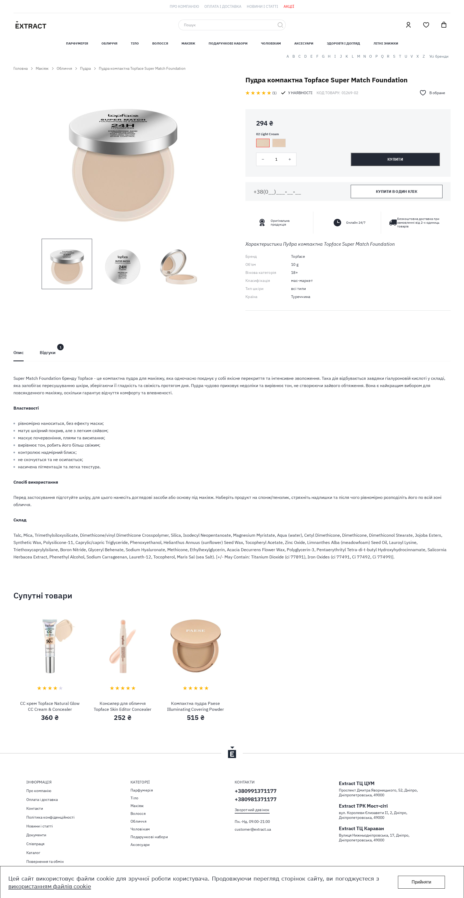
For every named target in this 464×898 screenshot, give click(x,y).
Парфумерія (141, 790)
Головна (20, 68)
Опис (18, 352)
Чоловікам (271, 43)
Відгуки (48, 352)
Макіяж (188, 43)
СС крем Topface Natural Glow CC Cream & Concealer (49, 706)
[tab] (18, 352)
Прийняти (421, 882)
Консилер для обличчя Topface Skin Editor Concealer (122, 706)
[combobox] (232, 25)
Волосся (160, 43)
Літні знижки (386, 43)
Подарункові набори (228, 43)
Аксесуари (303, 43)
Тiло (135, 43)
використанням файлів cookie (49, 886)
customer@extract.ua (253, 829)
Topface (298, 256)
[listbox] (348, 143)
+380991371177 (256, 790)
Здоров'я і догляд (343, 43)
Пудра (85, 68)
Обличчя (109, 43)
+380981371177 (256, 799)
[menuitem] (184, 6)
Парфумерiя (77, 43)
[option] (263, 143)
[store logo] (56, 25)
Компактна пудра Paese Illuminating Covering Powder (195, 706)
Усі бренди (438, 56)
